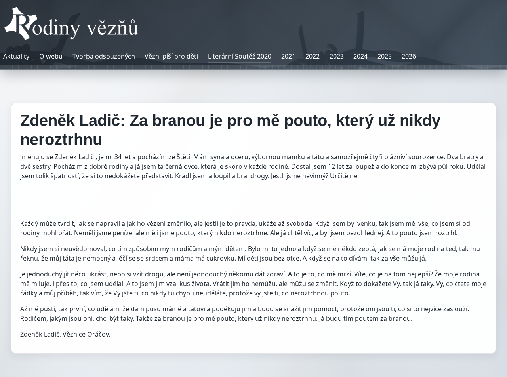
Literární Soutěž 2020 (239, 56)
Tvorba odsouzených (103, 56)
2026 (409, 56)
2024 (360, 56)
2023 (337, 56)
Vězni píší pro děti (171, 56)
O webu (51, 56)
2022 (312, 56)
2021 (288, 56)
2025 (384, 56)
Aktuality (16, 56)
